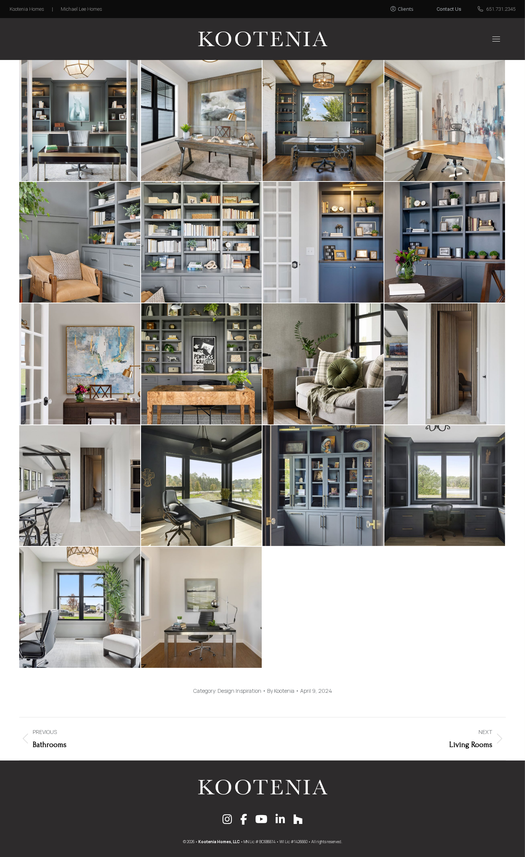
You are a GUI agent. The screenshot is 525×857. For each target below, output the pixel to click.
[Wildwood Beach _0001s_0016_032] (202, 243)
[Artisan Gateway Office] (80, 121)
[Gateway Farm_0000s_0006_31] (323, 364)
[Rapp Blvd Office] (202, 608)
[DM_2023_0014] (80, 608)
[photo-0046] (80, 486)
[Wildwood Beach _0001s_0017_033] (80, 243)
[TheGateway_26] (323, 243)
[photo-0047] (445, 364)
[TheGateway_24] (80, 364)
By (280, 690)
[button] (410, 7)
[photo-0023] (445, 121)
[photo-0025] (202, 121)
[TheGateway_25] (445, 243)
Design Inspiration (239, 690)
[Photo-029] (323, 121)
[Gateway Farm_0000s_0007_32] (202, 364)
